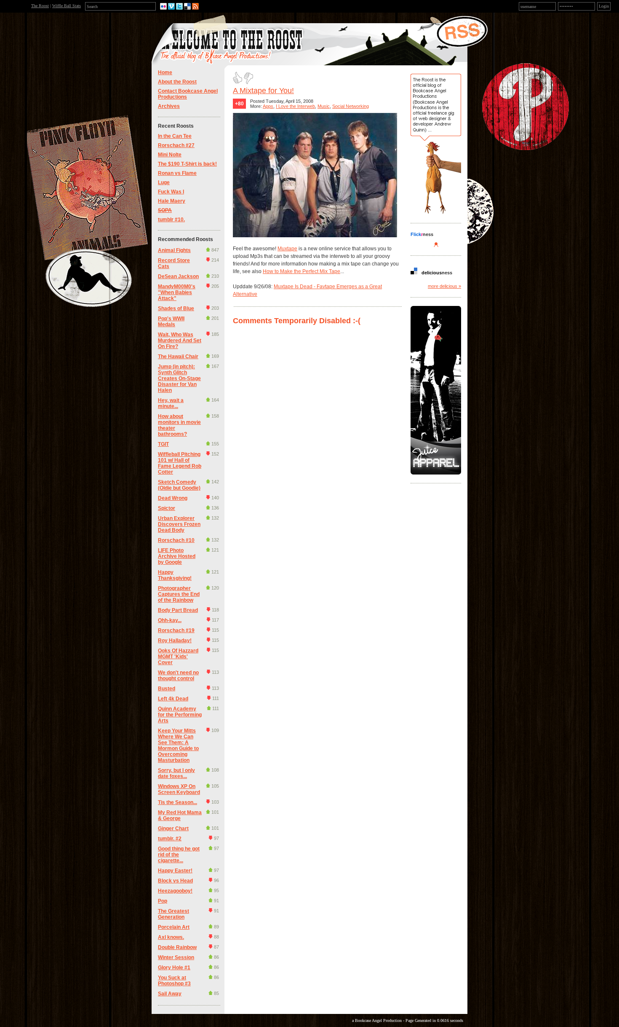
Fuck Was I (171, 192)
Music (324, 106)
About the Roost (177, 82)
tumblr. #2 (169, 839)
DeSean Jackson (178, 276)
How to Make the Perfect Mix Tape (301, 271)
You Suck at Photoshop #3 (174, 981)
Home (165, 72)
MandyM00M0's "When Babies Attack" (176, 292)
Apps (268, 106)
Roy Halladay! (175, 641)
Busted (166, 689)
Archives (169, 106)
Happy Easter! (175, 871)
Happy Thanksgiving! (175, 575)
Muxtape (287, 249)
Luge (164, 182)
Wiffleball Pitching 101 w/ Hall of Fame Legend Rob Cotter (179, 463)
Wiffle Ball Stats (66, 5)
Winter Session (176, 957)
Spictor (166, 508)
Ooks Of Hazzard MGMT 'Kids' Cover (178, 656)
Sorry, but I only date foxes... (176, 773)
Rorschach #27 (176, 145)
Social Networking (350, 106)
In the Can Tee (175, 136)
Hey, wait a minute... (171, 403)
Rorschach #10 (176, 540)
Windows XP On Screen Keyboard (179, 789)
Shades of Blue (176, 308)
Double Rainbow (177, 947)
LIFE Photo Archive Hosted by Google (176, 556)
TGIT (163, 444)
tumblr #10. (171, 220)
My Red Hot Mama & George (180, 815)
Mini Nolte (169, 155)
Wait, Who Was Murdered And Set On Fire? (179, 340)
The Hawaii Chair (178, 356)
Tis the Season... (177, 802)
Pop (162, 901)
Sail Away (169, 994)
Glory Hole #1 (174, 968)
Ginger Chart (173, 828)
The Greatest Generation (173, 914)
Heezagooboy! (175, 891)
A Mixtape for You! (263, 90)
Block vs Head (175, 881)
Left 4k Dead (173, 699)
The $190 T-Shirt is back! (187, 164)
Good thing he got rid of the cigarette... (179, 854)
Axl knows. (171, 937)
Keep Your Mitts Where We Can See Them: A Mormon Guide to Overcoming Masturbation (178, 745)
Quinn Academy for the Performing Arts (180, 715)
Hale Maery (171, 201)
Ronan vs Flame (177, 173)
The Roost (40, 5)
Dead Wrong (172, 498)
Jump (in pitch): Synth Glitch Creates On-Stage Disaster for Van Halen (179, 378)
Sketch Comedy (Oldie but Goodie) (179, 485)
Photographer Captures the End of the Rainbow (179, 594)
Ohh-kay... (169, 620)
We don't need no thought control (178, 675)
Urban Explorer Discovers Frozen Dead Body (179, 524)
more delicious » (444, 286)
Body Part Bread (178, 610)
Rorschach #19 (176, 630)
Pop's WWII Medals (171, 321)
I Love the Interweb (295, 106)
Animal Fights (174, 250)
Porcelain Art (173, 927)
